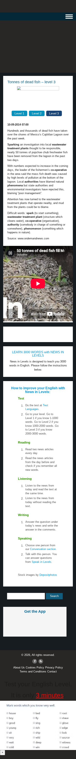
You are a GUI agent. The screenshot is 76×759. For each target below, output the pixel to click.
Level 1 (19, 113)
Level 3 (54, 113)
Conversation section (43, 549)
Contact (52, 671)
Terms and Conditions (33, 671)
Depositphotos (48, 574)
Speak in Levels (41, 561)
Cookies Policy (35, 667)
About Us (19, 667)
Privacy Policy (54, 667)
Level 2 (37, 113)
